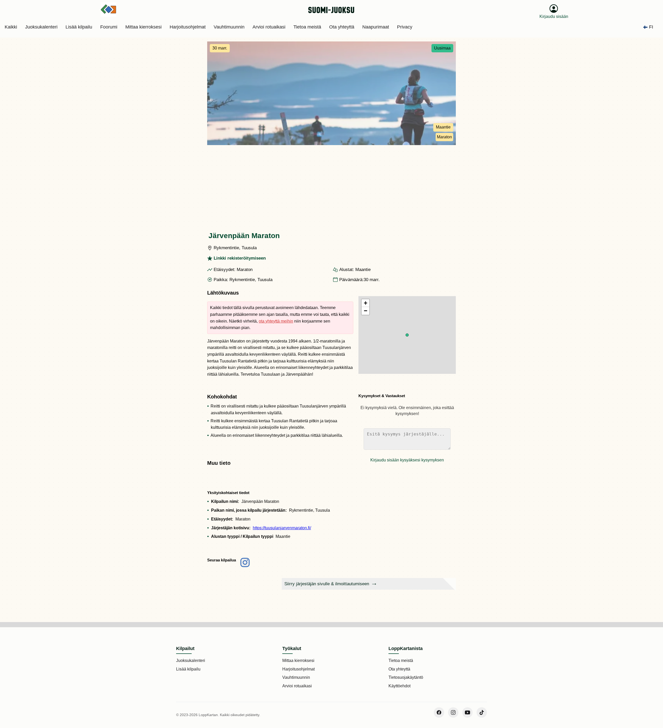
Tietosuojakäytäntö (405, 677)
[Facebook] (439, 712)
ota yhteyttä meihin (276, 321)
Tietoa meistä (400, 660)
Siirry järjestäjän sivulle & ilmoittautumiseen (326, 583)
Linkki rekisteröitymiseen (240, 258)
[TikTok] (482, 712)
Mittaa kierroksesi (298, 660)
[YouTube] (467, 712)
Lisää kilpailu (188, 669)
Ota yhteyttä (399, 669)
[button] (407, 335)
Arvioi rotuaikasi (297, 686)
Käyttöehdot (399, 686)
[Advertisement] (331, 184)
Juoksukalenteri (190, 660)
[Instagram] (453, 712)
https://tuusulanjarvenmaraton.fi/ (282, 528)
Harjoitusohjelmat (298, 669)
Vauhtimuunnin (296, 677)
